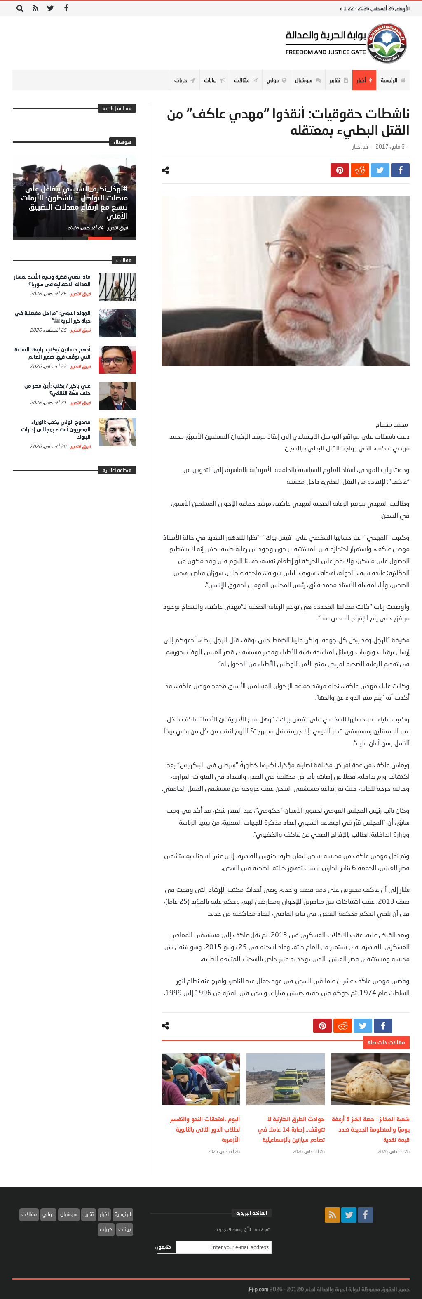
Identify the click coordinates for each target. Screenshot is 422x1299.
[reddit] (360, 170)
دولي (48, 1214)
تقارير (88, 1214)
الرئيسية (123, 1214)
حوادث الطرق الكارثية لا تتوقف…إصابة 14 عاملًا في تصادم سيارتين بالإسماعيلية (291, 1129)
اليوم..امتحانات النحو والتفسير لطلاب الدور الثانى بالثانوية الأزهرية (205, 1129)
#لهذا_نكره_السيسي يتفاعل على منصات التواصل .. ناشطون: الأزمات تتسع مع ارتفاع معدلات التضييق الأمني (74, 202)
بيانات (124, 1229)
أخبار (356, 147)
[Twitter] (50, 8)
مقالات (29, 1214)
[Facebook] (65, 8)
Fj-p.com (258, 1289)
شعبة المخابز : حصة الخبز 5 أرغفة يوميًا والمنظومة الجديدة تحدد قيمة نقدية (371, 1129)
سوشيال (68, 1214)
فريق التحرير (117, 227)
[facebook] (400, 170)
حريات (106, 1229)
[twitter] (380, 170)
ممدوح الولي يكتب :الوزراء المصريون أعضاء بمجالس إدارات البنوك (56, 429)
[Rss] (35, 8)
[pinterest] (340, 170)
